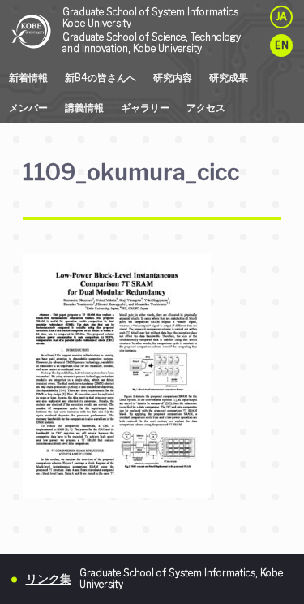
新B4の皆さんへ (100, 78)
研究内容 (172, 78)
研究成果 (228, 78)
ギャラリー (145, 108)
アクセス (205, 108)
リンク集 (48, 578)
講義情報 (84, 108)
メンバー (28, 108)
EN (282, 45)
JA (281, 17)
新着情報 (28, 78)
